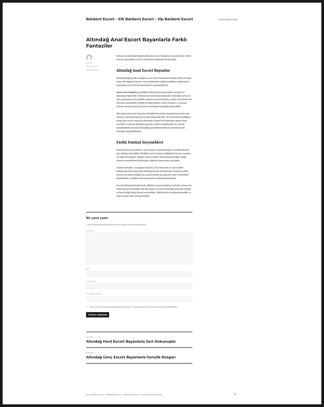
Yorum (90, 231)
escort (88, 395)
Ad (88, 269)
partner (89, 63)
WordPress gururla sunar (151, 395)
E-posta (91, 281)
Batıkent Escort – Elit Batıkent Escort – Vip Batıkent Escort (139, 19)
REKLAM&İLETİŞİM (228, 19)
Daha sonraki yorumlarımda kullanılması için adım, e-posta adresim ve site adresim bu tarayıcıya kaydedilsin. (133, 307)
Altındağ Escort (92, 70)
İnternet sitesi (94, 294)
